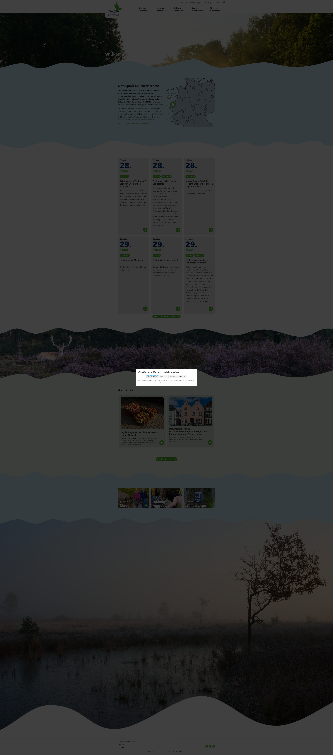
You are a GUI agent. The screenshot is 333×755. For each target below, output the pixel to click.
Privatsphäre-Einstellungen (178, 377)
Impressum (170, 383)
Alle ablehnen (163, 377)
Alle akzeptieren (152, 377)
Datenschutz (163, 383)
